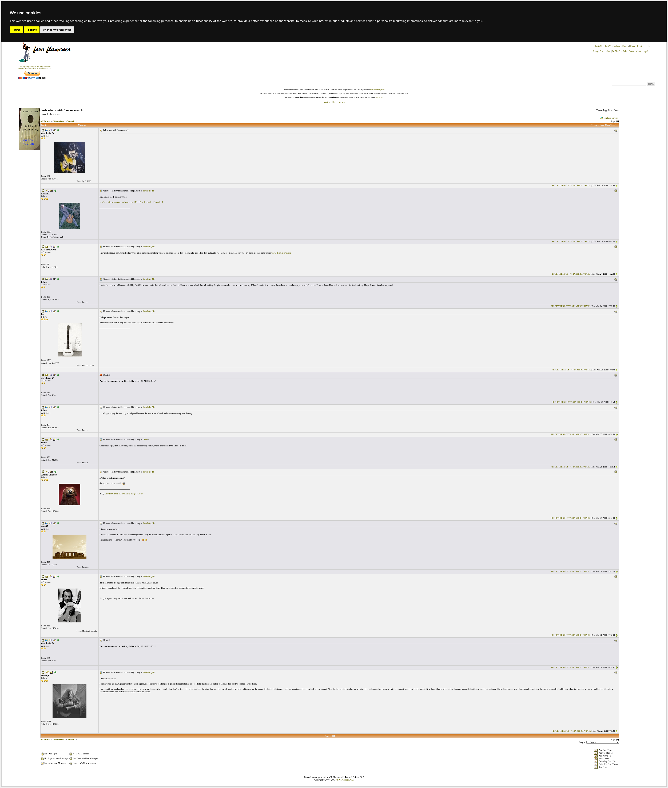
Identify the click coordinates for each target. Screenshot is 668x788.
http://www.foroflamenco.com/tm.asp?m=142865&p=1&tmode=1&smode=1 (131, 202)
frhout (145, 439)
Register (640, 46)
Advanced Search (621, 46)
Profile (615, 51)
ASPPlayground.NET (345, 780)
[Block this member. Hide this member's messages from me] (58, 130)
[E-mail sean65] (46, 523)
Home (632, 46)
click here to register (377, 90)
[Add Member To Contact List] (54, 130)
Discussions (58, 121)
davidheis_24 (148, 191)
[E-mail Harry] (46, 576)
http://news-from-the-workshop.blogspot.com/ (124, 494)
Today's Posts (598, 51)
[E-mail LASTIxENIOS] (46, 246)
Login (647, 46)
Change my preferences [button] (57, 29)
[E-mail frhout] (46, 278)
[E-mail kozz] (46, 311)
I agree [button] (17, 29)
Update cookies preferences (334, 102)
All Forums (45, 121)
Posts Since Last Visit (604, 46)
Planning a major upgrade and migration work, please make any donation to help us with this (34, 67)
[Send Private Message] (50, 130)
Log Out (646, 51)
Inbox (608, 51)
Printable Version (611, 118)
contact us (379, 97)
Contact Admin (635, 51)
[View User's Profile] (43, 130)
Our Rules (623, 51)
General (70, 121)
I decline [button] (32, 29)
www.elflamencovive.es (281, 253)
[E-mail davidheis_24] (46, 130)
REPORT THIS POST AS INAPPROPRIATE (571, 185)
